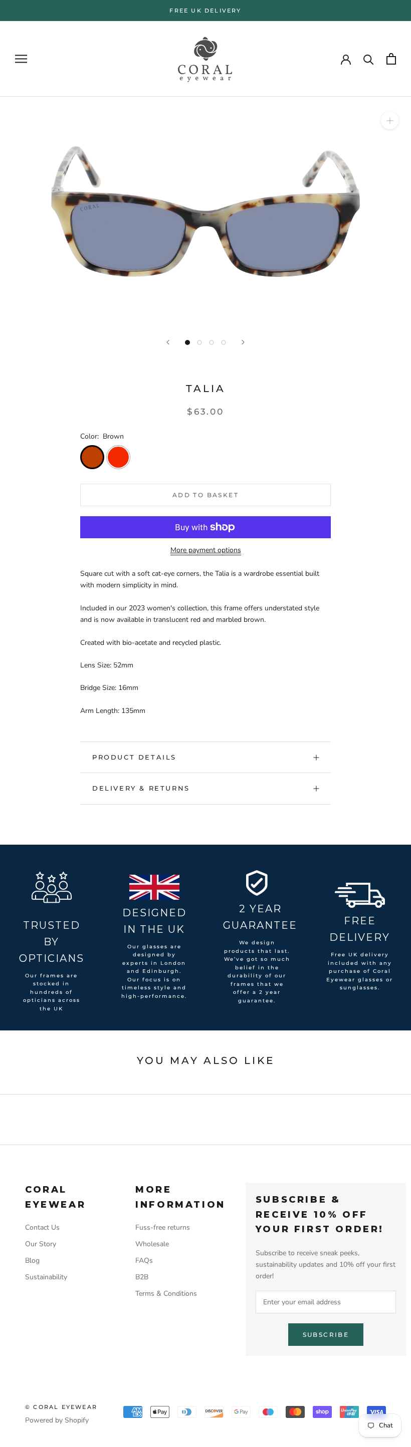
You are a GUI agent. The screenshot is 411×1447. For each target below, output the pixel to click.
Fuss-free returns (162, 1227)
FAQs (144, 1260)
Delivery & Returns (141, 788)
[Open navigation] (21, 59)
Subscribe (326, 1334)
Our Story (40, 1244)
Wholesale (152, 1244)
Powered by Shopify (57, 1420)
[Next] (243, 342)
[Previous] (167, 342)
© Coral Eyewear (61, 1406)
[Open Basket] (391, 59)
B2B (141, 1277)
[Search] (368, 59)
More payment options (205, 550)
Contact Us (42, 1227)
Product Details (134, 757)
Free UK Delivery (205, 10)
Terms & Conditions (166, 1293)
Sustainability (46, 1277)
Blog (32, 1260)
